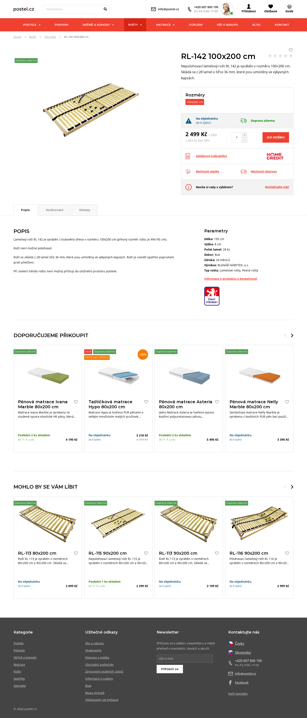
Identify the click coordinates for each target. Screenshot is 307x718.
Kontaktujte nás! (277, 187)
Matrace (163, 24)
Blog (256, 24)
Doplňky (196, 24)
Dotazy (84, 210)
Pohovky (62, 24)
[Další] (292, 335)
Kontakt (282, 24)
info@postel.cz (245, 674)
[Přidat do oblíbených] (75, 401)
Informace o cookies (99, 679)
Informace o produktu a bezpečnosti (230, 279)
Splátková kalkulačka (211, 156)
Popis (25, 210)
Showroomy (93, 650)
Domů (17, 37)
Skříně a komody (96, 24)
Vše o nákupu (227, 24)
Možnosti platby (207, 171)
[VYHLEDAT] (105, 9)
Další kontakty (238, 694)
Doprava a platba (97, 657)
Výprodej (20, 686)
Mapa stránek (94, 693)
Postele (29, 24)
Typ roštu (50, 37)
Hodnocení (54, 210)
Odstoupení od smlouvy (101, 700)
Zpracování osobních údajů (104, 671)
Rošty (133, 24)
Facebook (242, 683)
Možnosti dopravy (264, 171)
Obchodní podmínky (99, 665)
